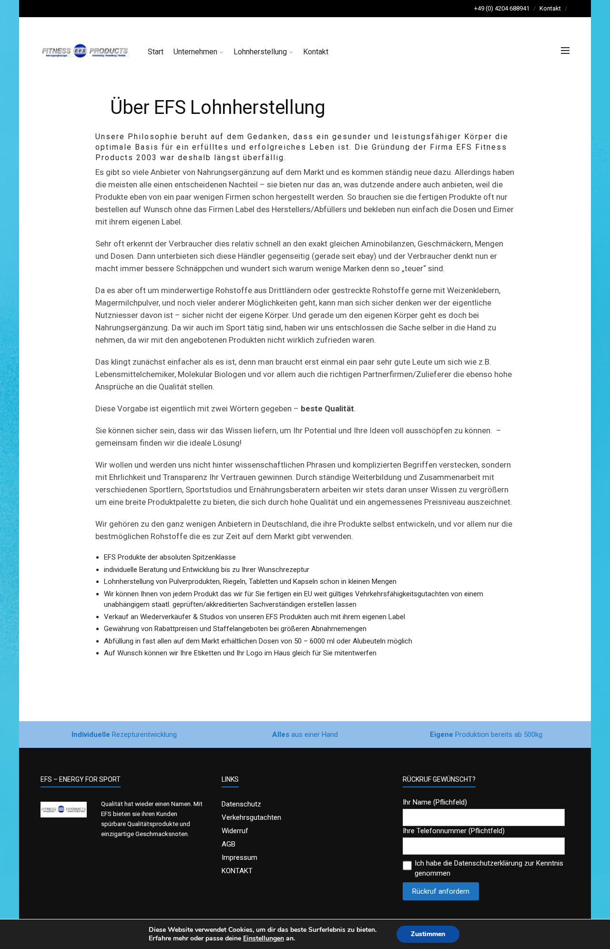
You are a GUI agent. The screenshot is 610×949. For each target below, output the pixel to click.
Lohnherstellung (260, 51)
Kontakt (550, 8)
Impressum (239, 857)
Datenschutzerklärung (488, 863)
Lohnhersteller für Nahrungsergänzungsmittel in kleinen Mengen (128, 8)
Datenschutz (241, 804)
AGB (228, 844)
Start (155, 51)
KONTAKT (237, 871)
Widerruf (235, 831)
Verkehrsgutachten (251, 817)
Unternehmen (195, 51)
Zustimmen (428, 934)
